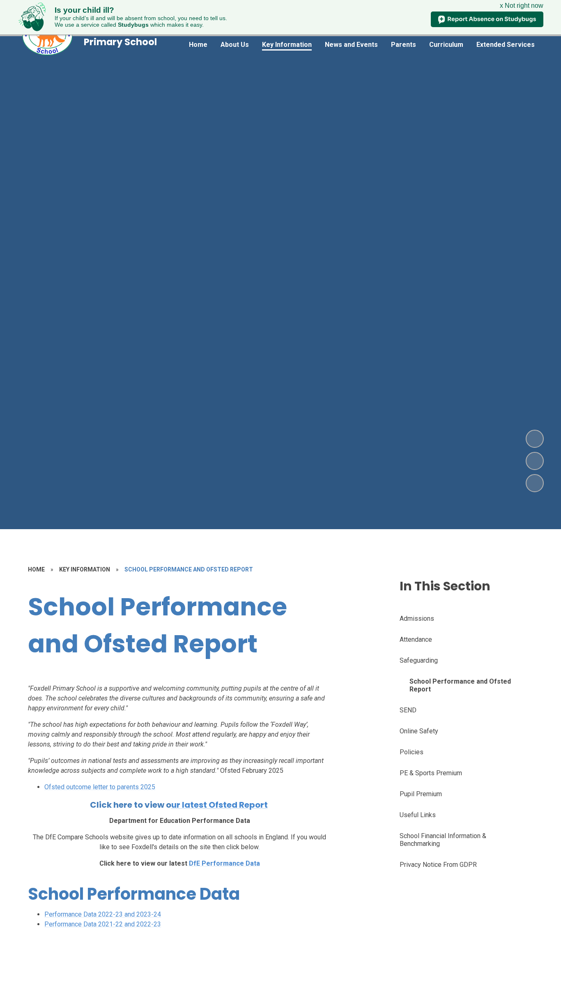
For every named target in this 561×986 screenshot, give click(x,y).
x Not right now (521, 5)
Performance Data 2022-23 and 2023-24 (102, 914)
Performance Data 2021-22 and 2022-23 (102, 924)
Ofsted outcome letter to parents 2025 (99, 787)
